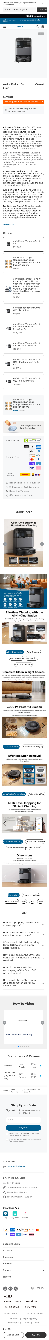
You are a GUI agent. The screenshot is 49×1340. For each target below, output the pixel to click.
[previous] (6, 636)
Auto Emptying (34, 650)
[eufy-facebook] (10, 1281)
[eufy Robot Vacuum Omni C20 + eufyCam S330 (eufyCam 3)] (23, 328)
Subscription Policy (32, 1322)
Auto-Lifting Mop (36, 789)
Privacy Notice (24, 1127)
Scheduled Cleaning (16, 841)
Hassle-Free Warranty (17, 1184)
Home (5, 1083)
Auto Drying (31, 657)
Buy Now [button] (35, 1335)
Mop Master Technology (14, 789)
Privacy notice (32, 1315)
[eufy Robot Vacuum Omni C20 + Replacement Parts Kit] (23, 363)
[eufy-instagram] (5, 1281)
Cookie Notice (12, 1322)
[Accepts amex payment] (12, 1222)
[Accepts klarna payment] (31, 1227)
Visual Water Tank (23, 663)
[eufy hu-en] (20, 26)
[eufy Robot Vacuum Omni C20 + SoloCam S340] (23, 381)
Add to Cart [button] (13, 1335)
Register (23, 1120)
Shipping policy (30, 1311)
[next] (42, 636)
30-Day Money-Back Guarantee (22, 1180)
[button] (42, 4)
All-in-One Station (14, 650)
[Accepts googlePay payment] (31, 1222)
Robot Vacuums (14, 1083)
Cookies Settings (15, 1318)
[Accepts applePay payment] (19, 1222)
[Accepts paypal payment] (6, 1227)
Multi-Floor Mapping (12, 835)
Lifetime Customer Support (19, 1189)
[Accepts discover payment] (25, 1222)
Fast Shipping (13, 1175)
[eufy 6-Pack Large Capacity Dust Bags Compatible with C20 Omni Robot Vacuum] (23, 263)
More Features (11, 893)
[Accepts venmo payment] (19, 1227)
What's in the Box (31, 887)
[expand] (41, 110)
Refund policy (14, 1315)
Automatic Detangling (33, 743)
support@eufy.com (16, 1158)
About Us (14, 1311)
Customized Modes (35, 835)
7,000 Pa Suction (11, 743)
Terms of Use (33, 1318)
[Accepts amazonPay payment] (6, 1222)
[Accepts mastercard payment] (38, 1222)
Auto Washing (16, 657)
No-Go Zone (34, 841)
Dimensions (13, 887)
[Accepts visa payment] (25, 1227)
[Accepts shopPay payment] (12, 1227)
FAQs (24, 893)
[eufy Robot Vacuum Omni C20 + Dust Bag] (23, 311)
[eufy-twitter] (16, 1281)
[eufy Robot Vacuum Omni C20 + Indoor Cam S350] (23, 346)
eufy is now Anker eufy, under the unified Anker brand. (22, 20)
